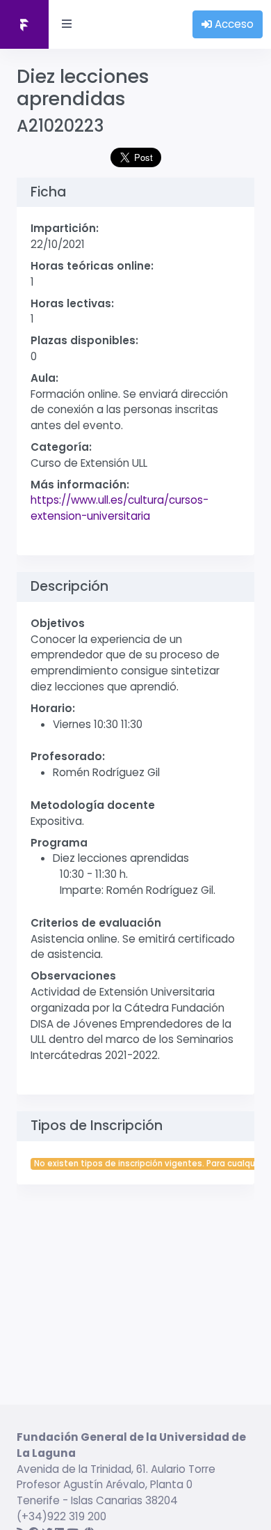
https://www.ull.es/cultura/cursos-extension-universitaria (119, 508)
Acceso (233, 24)
